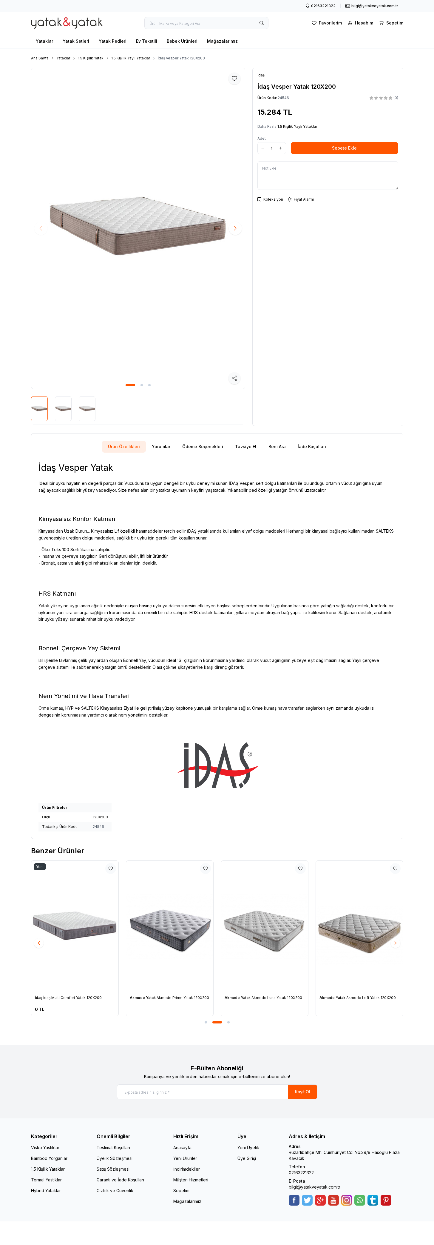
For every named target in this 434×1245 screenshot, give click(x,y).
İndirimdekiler (186, 1169)
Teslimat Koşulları (113, 1147)
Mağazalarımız (222, 41)
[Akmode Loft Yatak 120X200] (359, 926)
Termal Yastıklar (46, 1179)
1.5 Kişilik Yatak (91, 58)
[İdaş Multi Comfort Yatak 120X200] (74, 926)
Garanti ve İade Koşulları (120, 1179)
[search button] (261, 23)
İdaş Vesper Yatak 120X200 (181, 58)
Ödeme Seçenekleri (202, 446)
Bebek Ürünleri (182, 41)
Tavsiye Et (246, 446)
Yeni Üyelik (248, 1147)
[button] (130, 385)
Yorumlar (161, 446)
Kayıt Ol (302, 1091)
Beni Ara (277, 446)
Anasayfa (182, 1147)
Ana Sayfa (40, 58)
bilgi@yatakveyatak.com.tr (314, 1186)
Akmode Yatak (143, 997)
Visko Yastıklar (45, 1147)
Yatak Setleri (76, 41)
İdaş (39, 997)
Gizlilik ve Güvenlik (115, 1190)
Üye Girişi (246, 1158)
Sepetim (181, 1190)
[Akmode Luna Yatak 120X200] (264, 926)
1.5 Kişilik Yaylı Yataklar (130, 58)
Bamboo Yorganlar (49, 1158)
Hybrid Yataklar (46, 1190)
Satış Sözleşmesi (113, 1169)
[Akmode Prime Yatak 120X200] (169, 926)
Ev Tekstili (146, 41)
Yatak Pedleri (112, 41)
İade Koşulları (312, 446)
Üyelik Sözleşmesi (114, 1158)
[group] (138, 228)
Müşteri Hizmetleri (190, 1179)
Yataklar (44, 41)
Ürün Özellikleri (124, 446)
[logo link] (67, 23)
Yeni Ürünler (185, 1158)
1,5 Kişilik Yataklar (48, 1169)
